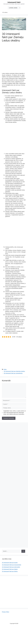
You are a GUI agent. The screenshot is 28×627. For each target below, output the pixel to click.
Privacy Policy (5, 611)
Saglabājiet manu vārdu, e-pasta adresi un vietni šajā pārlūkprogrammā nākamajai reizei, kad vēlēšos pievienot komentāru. (14, 412)
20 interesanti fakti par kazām (10, 562)
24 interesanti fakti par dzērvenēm (11, 567)
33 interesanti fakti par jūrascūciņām (11, 564)
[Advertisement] (14, 58)
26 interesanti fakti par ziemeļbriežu (13, 373)
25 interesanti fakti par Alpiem (10, 569)
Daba (5, 369)
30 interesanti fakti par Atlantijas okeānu (14, 371)
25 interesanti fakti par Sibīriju (10, 571)
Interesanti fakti (14, 2)
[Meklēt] (23, 551)
